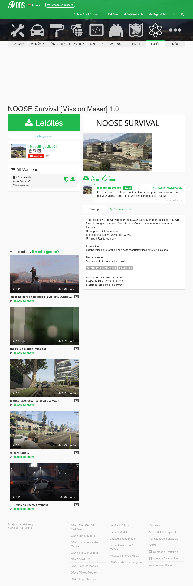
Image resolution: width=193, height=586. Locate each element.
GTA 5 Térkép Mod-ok (84, 572)
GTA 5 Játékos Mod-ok (84, 566)
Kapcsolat (155, 525)
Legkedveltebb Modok (123, 538)
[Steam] (34, 150)
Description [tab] (95, 209)
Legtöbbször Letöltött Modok (122, 547)
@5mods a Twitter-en (165, 552)
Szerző (128, 187)
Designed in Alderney (21, 524)
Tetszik (112, 180)
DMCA (153, 545)
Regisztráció (160, 14)
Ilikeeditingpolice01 (42, 146)
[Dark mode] (174, 14)
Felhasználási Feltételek (163, 538)
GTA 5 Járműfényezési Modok (84, 544)
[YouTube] (30, 150)
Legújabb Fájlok (119, 525)
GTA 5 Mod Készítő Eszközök (82, 527)
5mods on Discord (163, 565)
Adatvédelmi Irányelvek (163, 532)
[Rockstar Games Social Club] (39, 150)
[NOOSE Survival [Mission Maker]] (134, 143)
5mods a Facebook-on (165, 558)
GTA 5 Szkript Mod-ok (84, 559)
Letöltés (48, 122)
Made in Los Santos (20, 528)
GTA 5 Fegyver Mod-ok (85, 553)
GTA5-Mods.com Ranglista (126, 562)
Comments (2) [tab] (121, 209)
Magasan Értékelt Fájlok (124, 555)
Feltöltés (112, 14)
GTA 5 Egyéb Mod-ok (83, 579)
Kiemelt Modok (119, 532)
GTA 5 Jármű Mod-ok (83, 536)
